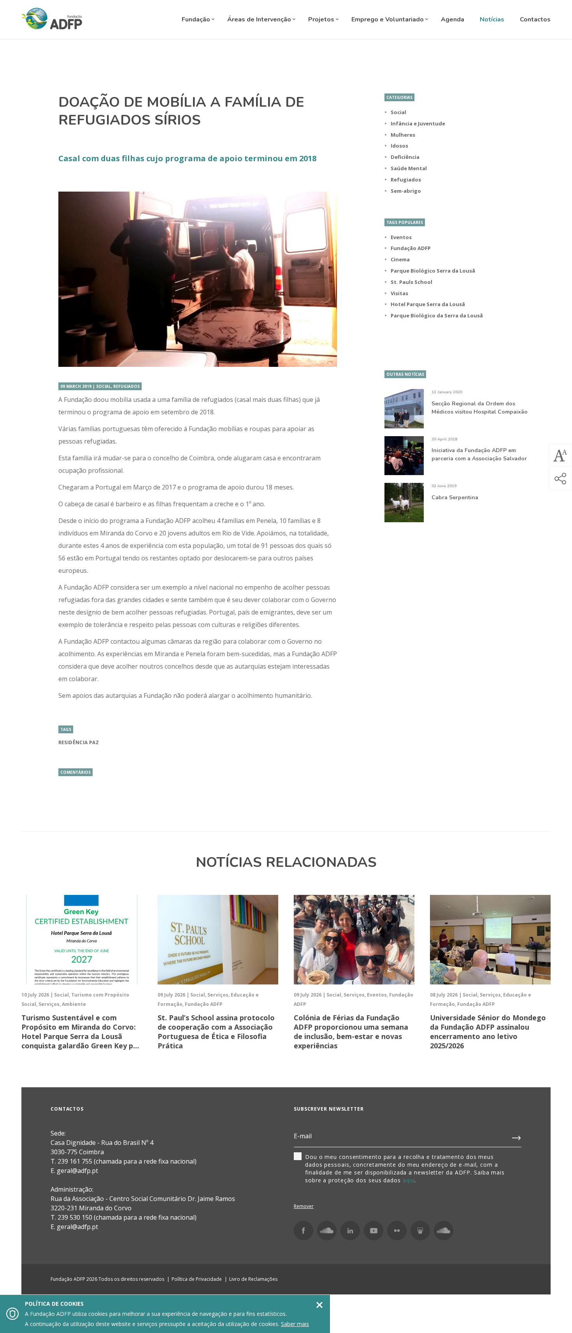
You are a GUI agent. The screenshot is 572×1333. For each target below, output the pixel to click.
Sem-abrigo (406, 190)
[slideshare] (420, 1230)
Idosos (399, 145)
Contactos (535, 19)
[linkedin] (350, 1230)
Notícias (492, 19)
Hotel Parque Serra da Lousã (428, 304)
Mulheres (403, 134)
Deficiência (405, 156)
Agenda (452, 19)
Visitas (399, 293)
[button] (560, 455)
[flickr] (397, 1230)
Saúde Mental (409, 168)
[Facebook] (303, 1230)
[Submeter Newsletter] (517, 1136)
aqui (409, 1180)
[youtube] (373, 1230)
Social (398, 112)
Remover (304, 1206)
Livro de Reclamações (253, 1279)
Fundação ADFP (411, 248)
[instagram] (327, 1230)
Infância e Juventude (418, 123)
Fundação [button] (197, 19)
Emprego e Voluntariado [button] (388, 19)
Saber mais (295, 1324)
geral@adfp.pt (77, 1226)
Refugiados (406, 179)
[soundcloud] (443, 1230)
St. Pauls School (411, 281)
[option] (197, 279)
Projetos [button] (322, 19)
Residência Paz (78, 742)
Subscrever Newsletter (329, 1109)
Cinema (400, 259)
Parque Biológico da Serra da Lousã (437, 315)
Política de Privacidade (197, 1279)
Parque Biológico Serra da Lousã (433, 270)
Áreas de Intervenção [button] (260, 19)
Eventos (401, 237)
